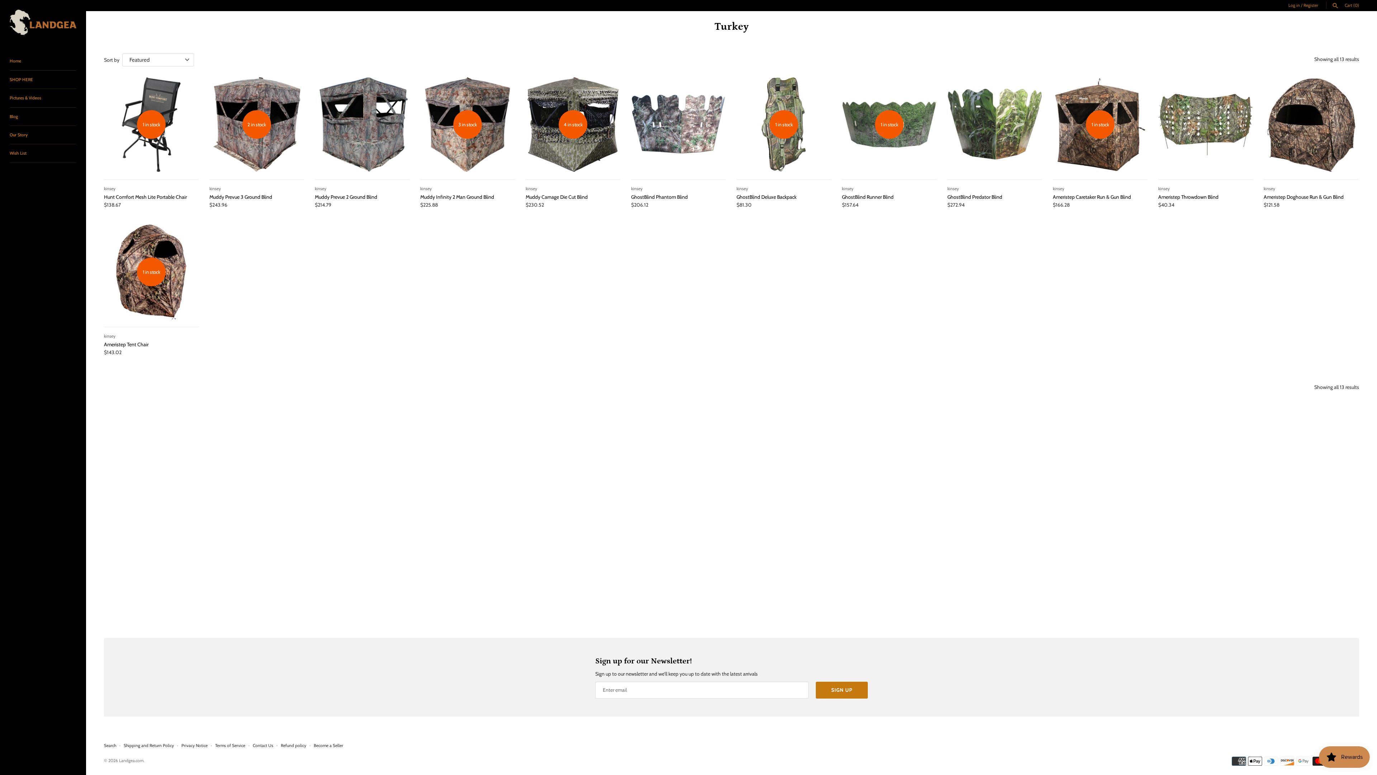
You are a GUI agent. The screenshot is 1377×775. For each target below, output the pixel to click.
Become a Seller (328, 745)
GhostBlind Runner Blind (868, 197)
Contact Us (263, 745)
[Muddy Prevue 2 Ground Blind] (362, 124)
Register (1310, 5)
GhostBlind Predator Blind (974, 197)
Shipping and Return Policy (149, 745)
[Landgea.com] (43, 22)
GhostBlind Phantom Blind (659, 197)
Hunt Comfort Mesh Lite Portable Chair (145, 197)
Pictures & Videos (25, 97)
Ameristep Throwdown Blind (1188, 197)
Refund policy (293, 745)
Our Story (19, 134)
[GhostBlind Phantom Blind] (678, 124)
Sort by (111, 60)
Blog (14, 116)
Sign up (841, 690)
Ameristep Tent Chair (126, 344)
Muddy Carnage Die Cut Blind (557, 197)
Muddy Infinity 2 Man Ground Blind (457, 197)
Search (110, 745)
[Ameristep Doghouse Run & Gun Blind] (1311, 124)
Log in (1294, 5)
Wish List (18, 153)
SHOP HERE (21, 79)
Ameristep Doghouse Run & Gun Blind (1304, 197)
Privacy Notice (194, 745)
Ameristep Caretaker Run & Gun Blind (1092, 197)
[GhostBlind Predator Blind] (994, 124)
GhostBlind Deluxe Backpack (766, 197)
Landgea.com (131, 760)
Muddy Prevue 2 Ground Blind (346, 197)
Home (15, 61)
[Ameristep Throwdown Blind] (1205, 124)
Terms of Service (230, 745)
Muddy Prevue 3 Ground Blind (240, 197)
